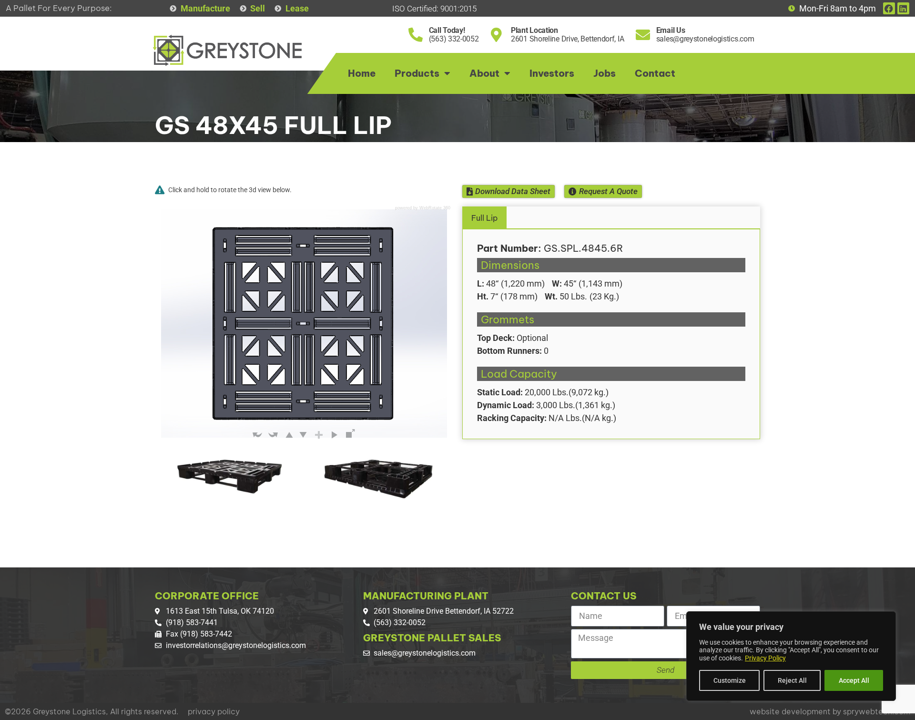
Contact (655, 73)
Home (362, 73)
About (484, 73)
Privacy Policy (765, 658)
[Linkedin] (903, 8)
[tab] (611, 217)
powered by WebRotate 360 (422, 208)
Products (417, 73)
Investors (551, 73)
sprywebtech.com (876, 711)
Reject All (792, 680)
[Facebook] (889, 8)
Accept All (854, 680)
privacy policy (214, 711)
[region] (791, 656)
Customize (729, 680)
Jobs (604, 73)
